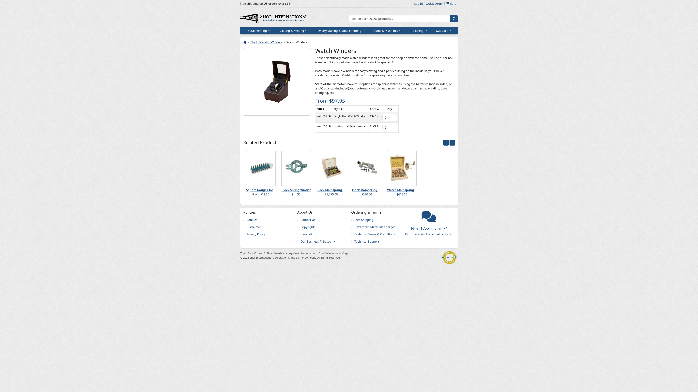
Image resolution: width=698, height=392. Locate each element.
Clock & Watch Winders (266, 42)
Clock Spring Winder (296, 190)
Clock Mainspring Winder (335, 190)
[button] (438, 264)
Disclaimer (253, 227)
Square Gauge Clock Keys (264, 190)
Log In (418, 4)
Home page (274, 18)
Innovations (308, 234)
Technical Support (366, 242)
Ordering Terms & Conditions (374, 234)
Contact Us (308, 220)
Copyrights (308, 227)
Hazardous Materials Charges (374, 227)
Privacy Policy (255, 234)
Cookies (251, 220)
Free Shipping (363, 220)
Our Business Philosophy (317, 242)
